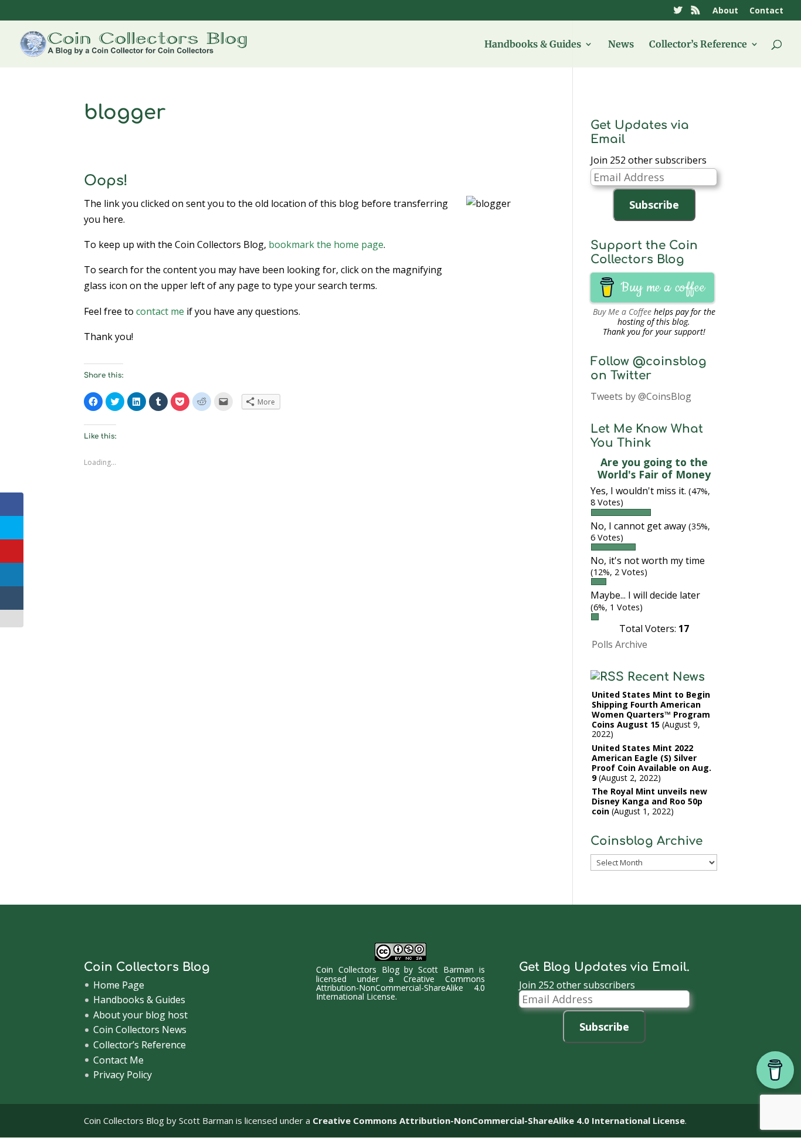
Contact (766, 11)
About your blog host (140, 1014)
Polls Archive (619, 644)
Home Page (118, 985)
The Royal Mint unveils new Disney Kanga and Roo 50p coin (649, 801)
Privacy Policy (122, 1074)
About (725, 11)
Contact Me (118, 1060)
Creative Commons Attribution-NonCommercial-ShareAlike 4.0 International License (400, 988)
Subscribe (654, 205)
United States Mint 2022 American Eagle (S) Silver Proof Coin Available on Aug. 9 (651, 762)
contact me (160, 311)
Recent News (666, 677)
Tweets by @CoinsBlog (640, 396)
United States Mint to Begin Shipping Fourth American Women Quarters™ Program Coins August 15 (651, 709)
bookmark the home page (326, 244)
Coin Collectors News (139, 1029)
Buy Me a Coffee (622, 311)
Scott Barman (446, 969)
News (621, 45)
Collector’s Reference (698, 45)
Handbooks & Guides (532, 45)
